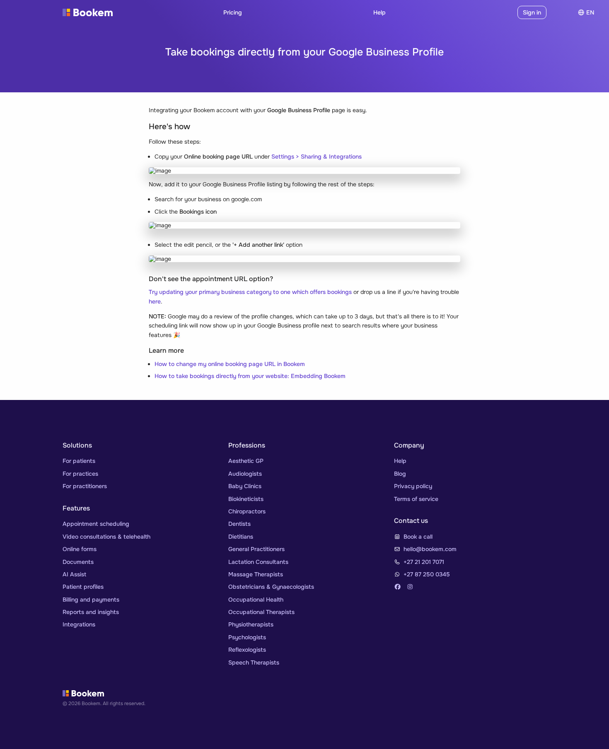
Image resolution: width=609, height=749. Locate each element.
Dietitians (240, 536)
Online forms (80, 549)
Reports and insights (91, 612)
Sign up (500, 12)
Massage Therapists (255, 574)
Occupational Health (255, 599)
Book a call (418, 536)
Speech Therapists (253, 662)
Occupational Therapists (261, 612)
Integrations (79, 624)
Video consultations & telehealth (106, 536)
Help (379, 12)
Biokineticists (245, 499)
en (590, 12)
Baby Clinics (244, 486)
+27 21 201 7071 (424, 562)
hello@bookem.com (430, 549)
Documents (78, 562)
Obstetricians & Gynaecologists (271, 586)
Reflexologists (247, 649)
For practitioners (85, 486)
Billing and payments (91, 599)
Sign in (532, 12)
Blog (400, 473)
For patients (79, 461)
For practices (80, 473)
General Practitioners (256, 549)
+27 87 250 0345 (427, 574)
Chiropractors (247, 511)
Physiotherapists (250, 624)
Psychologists (247, 637)
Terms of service (416, 499)
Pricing (232, 12)
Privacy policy (413, 486)
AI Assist (74, 574)
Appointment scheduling (96, 523)
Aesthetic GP (245, 461)
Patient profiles (83, 586)
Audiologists (245, 473)
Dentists (239, 523)
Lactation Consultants (258, 562)
